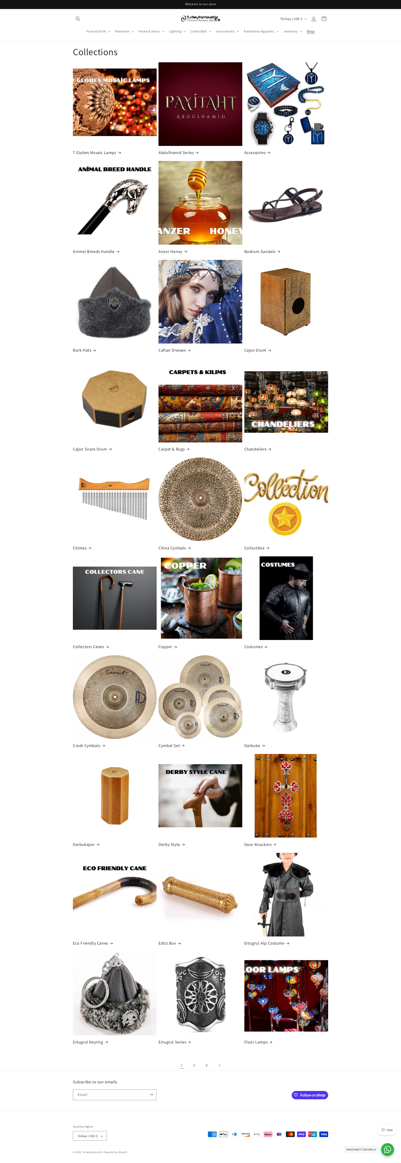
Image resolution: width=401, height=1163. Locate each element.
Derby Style (169, 844)
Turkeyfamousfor (92, 1152)
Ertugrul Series (172, 1042)
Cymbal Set (169, 745)
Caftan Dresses (172, 350)
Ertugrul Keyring (88, 1042)
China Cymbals (172, 548)
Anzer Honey (170, 251)
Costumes (253, 646)
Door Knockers (258, 844)
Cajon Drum (255, 350)
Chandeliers (255, 449)
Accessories (255, 152)
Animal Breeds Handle (94, 251)
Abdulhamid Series (176, 152)
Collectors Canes (88, 646)
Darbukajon (84, 844)
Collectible (254, 548)
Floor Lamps (256, 1042)
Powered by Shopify (115, 1152)
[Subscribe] (151, 1094)
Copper (165, 646)
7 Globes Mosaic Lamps (94, 152)
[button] (78, 19)
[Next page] (219, 1065)
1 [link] (182, 1065)
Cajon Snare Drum (90, 449)
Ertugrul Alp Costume (264, 943)
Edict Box (167, 943)
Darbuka (252, 745)
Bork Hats (82, 350)
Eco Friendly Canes (90, 943)
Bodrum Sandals (259, 251)
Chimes (80, 548)
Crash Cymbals (86, 745)
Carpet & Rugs (171, 449)
